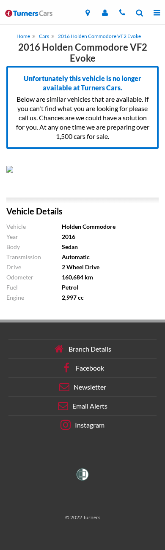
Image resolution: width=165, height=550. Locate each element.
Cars (44, 36)
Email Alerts (89, 406)
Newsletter (90, 387)
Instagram (89, 425)
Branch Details (90, 349)
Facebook (90, 368)
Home (23, 36)
